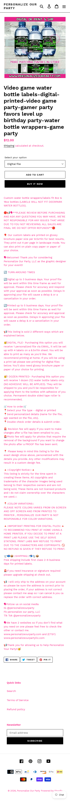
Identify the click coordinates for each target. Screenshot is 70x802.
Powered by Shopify (51, 790)
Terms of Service (18, 700)
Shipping (9, 145)
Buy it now (35, 184)
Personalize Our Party (20, 6)
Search (11, 691)
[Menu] (64, 6)
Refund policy (16, 709)
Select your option (16, 157)
